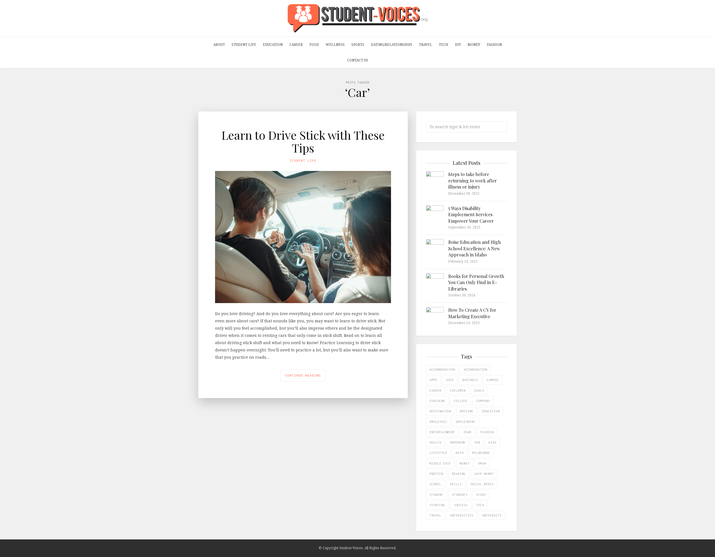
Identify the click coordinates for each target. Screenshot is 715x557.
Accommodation (442, 369)
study (481, 494)
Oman (482, 463)
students (460, 494)
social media (482, 484)
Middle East (440, 463)
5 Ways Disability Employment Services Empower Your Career (471, 214)
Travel (425, 44)
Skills (456, 484)
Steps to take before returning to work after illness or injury (472, 180)
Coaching (437, 401)
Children (458, 390)
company (483, 401)
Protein (436, 473)
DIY (458, 44)
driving (466, 411)
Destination (440, 411)
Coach (479, 390)
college (461, 401)
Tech (443, 44)
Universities (461, 515)
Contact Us (357, 60)
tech (480, 505)
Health (435, 442)
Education (273, 44)
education (491, 411)
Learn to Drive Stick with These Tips (303, 141)
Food (314, 44)
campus (493, 380)
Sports (357, 44)
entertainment (442, 432)
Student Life (244, 44)
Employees (438, 421)
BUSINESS (470, 380)
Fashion (494, 44)
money (464, 463)
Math (460, 452)
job (477, 442)
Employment (465, 421)
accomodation (475, 369)
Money (474, 44)
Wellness (335, 44)
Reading (459, 473)
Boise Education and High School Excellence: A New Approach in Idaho (474, 248)
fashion (487, 432)
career (435, 390)
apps (433, 380)
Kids (493, 442)
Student (436, 494)
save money (484, 473)
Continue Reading (303, 375)
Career (296, 44)
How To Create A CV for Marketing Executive (472, 313)
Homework (458, 442)
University (492, 515)
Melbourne (481, 452)
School (435, 484)
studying (437, 505)
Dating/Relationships (391, 44)
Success (461, 505)
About (219, 44)
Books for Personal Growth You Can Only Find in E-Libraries (476, 282)
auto (450, 380)
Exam (467, 432)
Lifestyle (438, 452)
